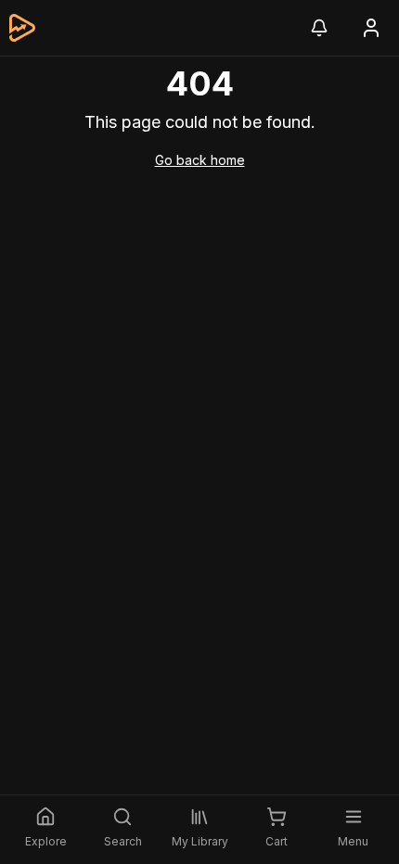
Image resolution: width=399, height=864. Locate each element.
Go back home (200, 160)
